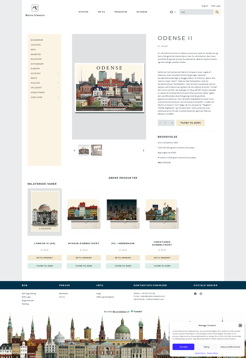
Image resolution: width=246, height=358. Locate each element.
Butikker (142, 12)
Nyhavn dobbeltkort (84, 243)
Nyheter (83, 12)
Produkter (120, 12)
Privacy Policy (212, 353)
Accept (183, 346)
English (205, 6)
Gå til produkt (44, 258)
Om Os (101, 12)
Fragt (98, 293)
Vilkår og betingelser (105, 297)
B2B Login (216, 6)
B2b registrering (29, 293)
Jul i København (123, 243)
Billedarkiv (63, 293)
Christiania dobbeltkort (162, 243)
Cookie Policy (200, 353)
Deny (207, 346)
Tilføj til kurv (190, 123)
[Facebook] (195, 293)
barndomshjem (178, 56)
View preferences (230, 346)
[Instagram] (200, 293)
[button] (240, 325)
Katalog (25, 304)
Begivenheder (28, 300)
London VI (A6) (44, 243)
